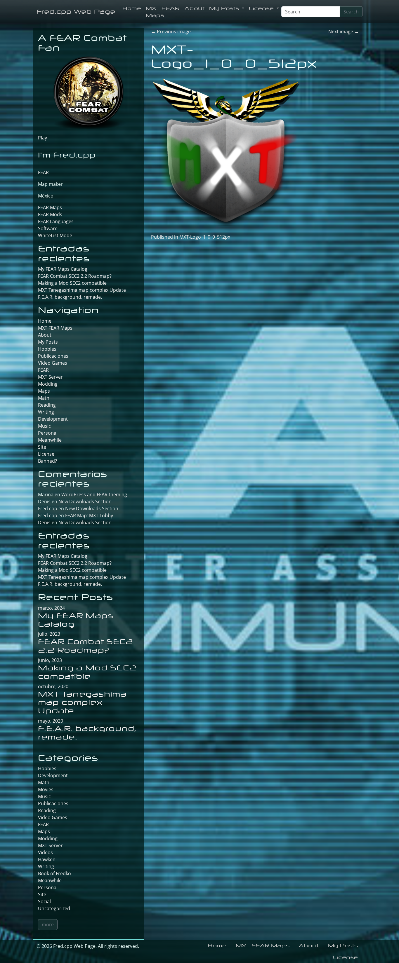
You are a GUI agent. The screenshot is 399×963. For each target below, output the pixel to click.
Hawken (46, 859)
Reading (47, 405)
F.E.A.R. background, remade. (70, 297)
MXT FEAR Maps (162, 11)
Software (48, 228)
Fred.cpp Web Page (76, 11)
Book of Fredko (54, 873)
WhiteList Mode (55, 235)
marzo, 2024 (51, 608)
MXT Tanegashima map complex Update (82, 290)
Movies (45, 789)
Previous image (171, 31)
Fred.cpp (47, 508)
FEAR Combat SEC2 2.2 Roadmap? (75, 276)
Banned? (47, 461)
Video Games (52, 363)
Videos (45, 852)
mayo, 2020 (50, 721)
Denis (44, 522)
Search (351, 11)
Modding (48, 384)
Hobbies (47, 349)
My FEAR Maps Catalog (62, 269)
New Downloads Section (85, 501)
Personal (48, 433)
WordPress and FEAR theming (94, 494)
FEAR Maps (50, 207)
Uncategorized (54, 908)
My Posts (225, 8)
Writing (46, 412)
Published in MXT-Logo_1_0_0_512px (190, 237)
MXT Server (50, 377)
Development (53, 419)
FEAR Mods (50, 214)
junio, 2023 (50, 660)
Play (42, 137)
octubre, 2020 (53, 686)
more (48, 924)
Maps (44, 391)
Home (131, 8)
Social (44, 901)
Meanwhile (50, 440)
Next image (343, 31)
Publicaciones (53, 356)
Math (43, 398)
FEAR (43, 172)
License (262, 8)
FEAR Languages (56, 221)
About (194, 8)
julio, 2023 (49, 634)
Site (42, 447)
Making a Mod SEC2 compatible (72, 283)
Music (44, 426)
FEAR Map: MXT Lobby (89, 515)
